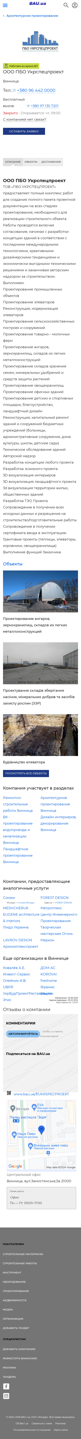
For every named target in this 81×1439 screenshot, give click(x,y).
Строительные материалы (23, 1254)
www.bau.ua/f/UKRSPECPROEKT (41, 1094)
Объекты (13, 564)
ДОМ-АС (47, 968)
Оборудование (14, 1281)
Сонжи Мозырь (26, 903)
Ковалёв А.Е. (14, 968)
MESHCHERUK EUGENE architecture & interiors (21, 914)
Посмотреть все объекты (26, 773)
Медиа (8, 1309)
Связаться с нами (42, 1423)
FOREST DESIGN (54, 898)
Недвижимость (14, 1300)
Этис (7, 1000)
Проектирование (16, 1291)
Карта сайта (61, 1429)
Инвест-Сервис (16, 974)
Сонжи (9, 898)
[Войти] (74, 5)
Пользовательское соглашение (31, 1429)
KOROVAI (48, 974)
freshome (48, 981)
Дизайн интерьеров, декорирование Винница (58, 823)
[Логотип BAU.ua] (37, 3)
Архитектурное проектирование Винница (55, 804)
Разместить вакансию (20, 1358)
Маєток (46, 993)
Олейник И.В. (14, 981)
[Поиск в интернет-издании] (66, 5)
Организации (13, 1318)
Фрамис (47, 987)
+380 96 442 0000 (36, 90)
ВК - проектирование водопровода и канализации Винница (18, 830)
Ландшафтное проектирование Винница (18, 855)
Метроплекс (51, 908)
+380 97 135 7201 (45, 106)
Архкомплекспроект (20, 947)
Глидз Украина (16, 927)
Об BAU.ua (22, 1423)
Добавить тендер (16, 1327)
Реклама (9, 1367)
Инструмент (12, 1272)
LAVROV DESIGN (17, 940)
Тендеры (9, 1376)
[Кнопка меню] (5, 5)
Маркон (47, 940)
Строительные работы (20, 1263)
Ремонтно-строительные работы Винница (18, 804)
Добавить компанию (19, 1349)
